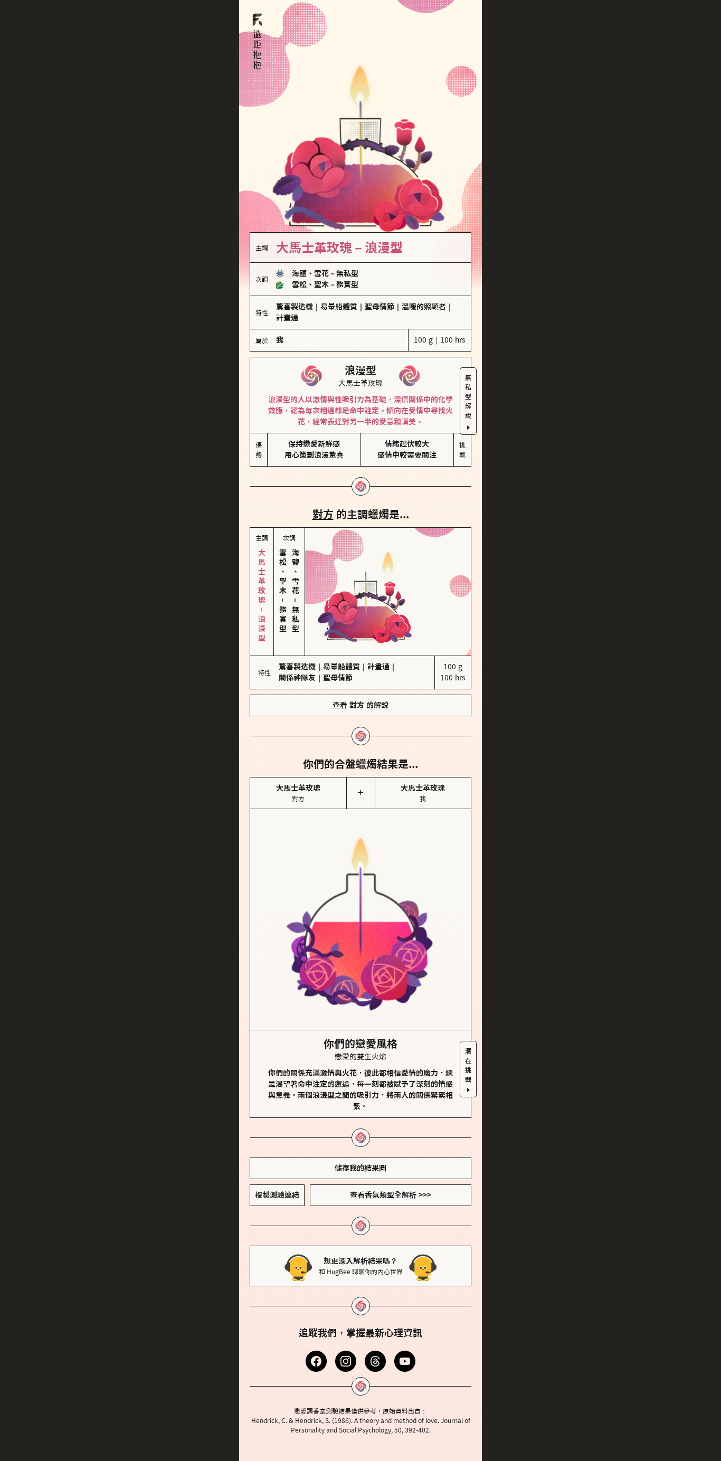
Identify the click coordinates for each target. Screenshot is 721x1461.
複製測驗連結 (277, 1195)
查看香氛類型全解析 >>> (390, 1195)
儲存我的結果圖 (360, 1168)
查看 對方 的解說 (360, 705)
